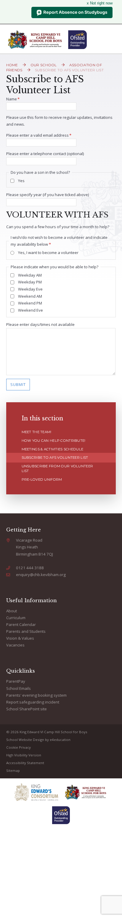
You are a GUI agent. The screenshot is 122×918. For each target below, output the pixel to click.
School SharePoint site (26, 709)
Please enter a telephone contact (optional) (45, 153)
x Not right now (100, 3)
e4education (60, 739)
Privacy (25, 747)
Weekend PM (30, 303)
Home (12, 65)
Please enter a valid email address (39, 135)
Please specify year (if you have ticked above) (47, 194)
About (11, 610)
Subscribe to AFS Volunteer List (69, 70)
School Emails (18, 688)
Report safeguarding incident (32, 702)
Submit (18, 384)
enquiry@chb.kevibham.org (41, 574)
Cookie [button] (12, 747)
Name (13, 99)
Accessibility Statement (25, 763)
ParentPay (15, 681)
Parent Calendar (21, 624)
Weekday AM (30, 275)
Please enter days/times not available (40, 324)
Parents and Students (26, 631)
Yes (21, 180)
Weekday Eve (30, 289)
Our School (43, 65)
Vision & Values (20, 638)
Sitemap (13, 770)
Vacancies (15, 645)
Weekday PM (30, 282)
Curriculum (15, 617)
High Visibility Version (23, 755)
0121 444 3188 (30, 567)
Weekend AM (30, 296)
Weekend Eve (30, 310)
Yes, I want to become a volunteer (48, 252)
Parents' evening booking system (36, 695)
